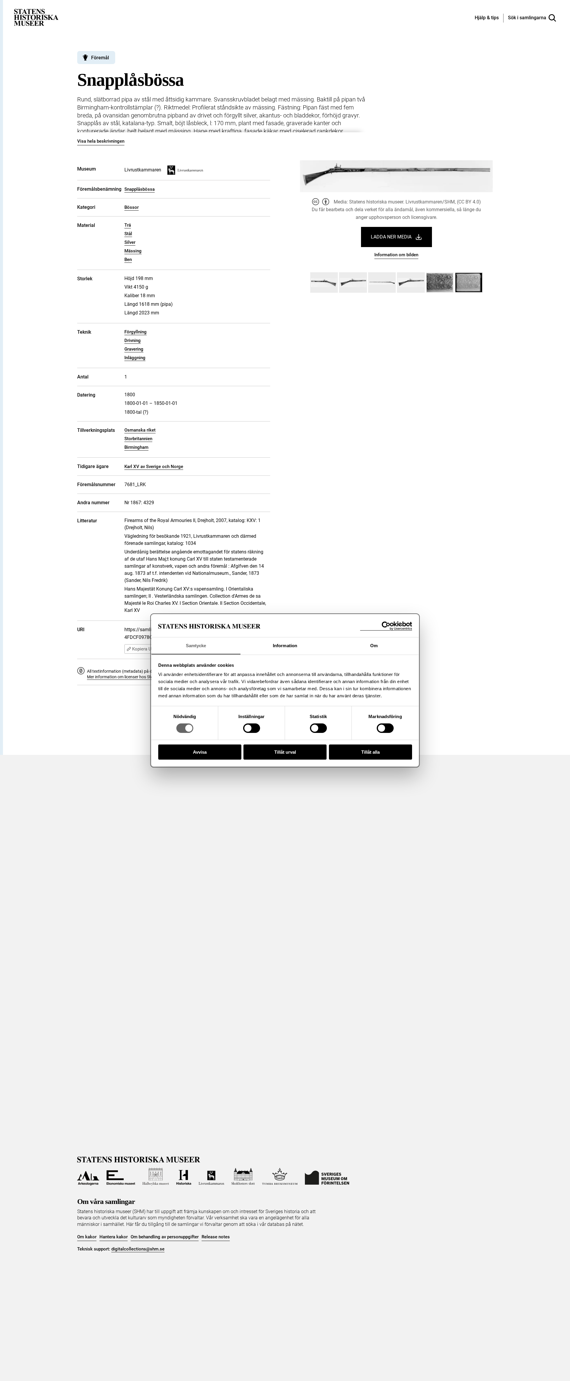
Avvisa (200, 752)
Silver (129, 242)
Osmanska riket (140, 430)
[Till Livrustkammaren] (211, 1177)
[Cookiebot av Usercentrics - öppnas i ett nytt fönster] (386, 626)
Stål (128, 233)
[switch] (251, 728)
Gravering (133, 349)
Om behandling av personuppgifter (165, 1237)
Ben (128, 259)
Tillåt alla (370, 752)
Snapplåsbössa (139, 189)
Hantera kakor (113, 1237)
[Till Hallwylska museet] (155, 1177)
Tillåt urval (285, 752)
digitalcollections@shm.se (137, 1249)
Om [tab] (374, 645)
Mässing (133, 251)
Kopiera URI (143, 649)
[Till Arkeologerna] (88, 1177)
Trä (127, 225)
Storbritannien (138, 438)
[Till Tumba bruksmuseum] (280, 1177)
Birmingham (136, 447)
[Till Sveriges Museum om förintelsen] (327, 1177)
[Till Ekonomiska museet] (121, 1177)
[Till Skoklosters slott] (243, 1177)
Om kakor (86, 1237)
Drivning (132, 340)
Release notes (216, 1237)
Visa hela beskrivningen (100, 141)
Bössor (131, 207)
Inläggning (134, 357)
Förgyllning (135, 332)
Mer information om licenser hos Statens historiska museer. (141, 676)
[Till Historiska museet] (183, 1177)
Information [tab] (285, 645)
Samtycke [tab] (196, 645)
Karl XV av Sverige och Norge (153, 466)
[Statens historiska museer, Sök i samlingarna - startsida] (36, 17)
